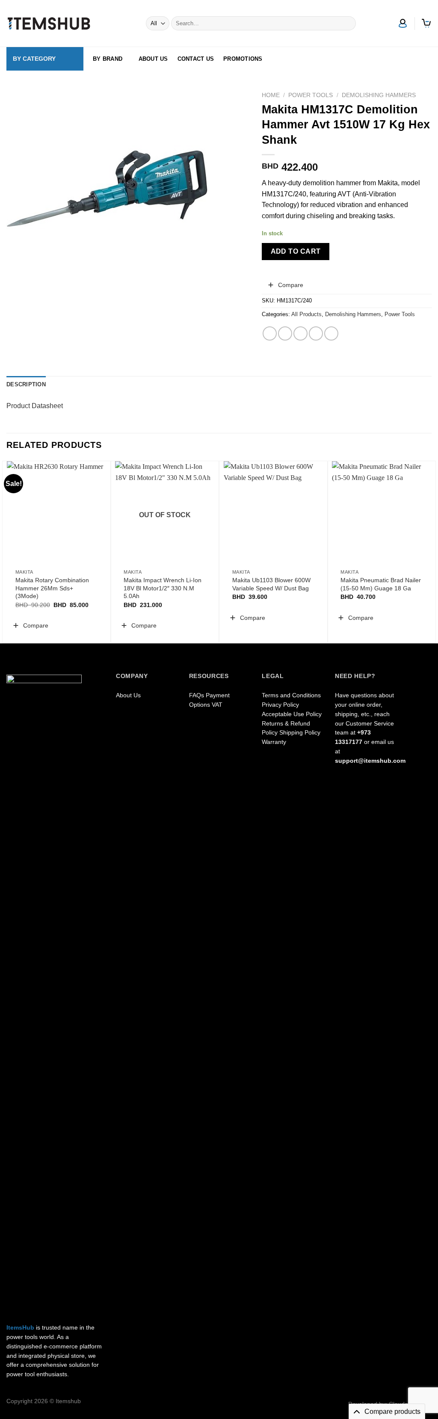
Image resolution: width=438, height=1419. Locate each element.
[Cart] (426, 23)
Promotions (243, 59)
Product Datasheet (34, 405)
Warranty (274, 742)
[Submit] (347, 23)
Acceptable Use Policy (292, 714)
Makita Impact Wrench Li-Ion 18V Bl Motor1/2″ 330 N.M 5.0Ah (162, 588)
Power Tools (310, 95)
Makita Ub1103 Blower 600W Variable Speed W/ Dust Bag (271, 584)
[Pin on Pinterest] (316, 333)
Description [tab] (26, 384)
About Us (153, 59)
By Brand (107, 59)
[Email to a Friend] (300, 333)
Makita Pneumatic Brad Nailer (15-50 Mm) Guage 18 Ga (380, 584)
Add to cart (296, 251)
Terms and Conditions (291, 695)
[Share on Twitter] (285, 333)
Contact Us (196, 59)
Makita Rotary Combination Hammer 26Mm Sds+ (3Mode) (52, 588)
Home (271, 95)
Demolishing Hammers (379, 95)
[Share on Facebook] (270, 333)
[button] (285, 285)
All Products (306, 314)
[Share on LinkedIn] (331, 333)
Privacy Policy (280, 705)
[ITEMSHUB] (49, 23)
